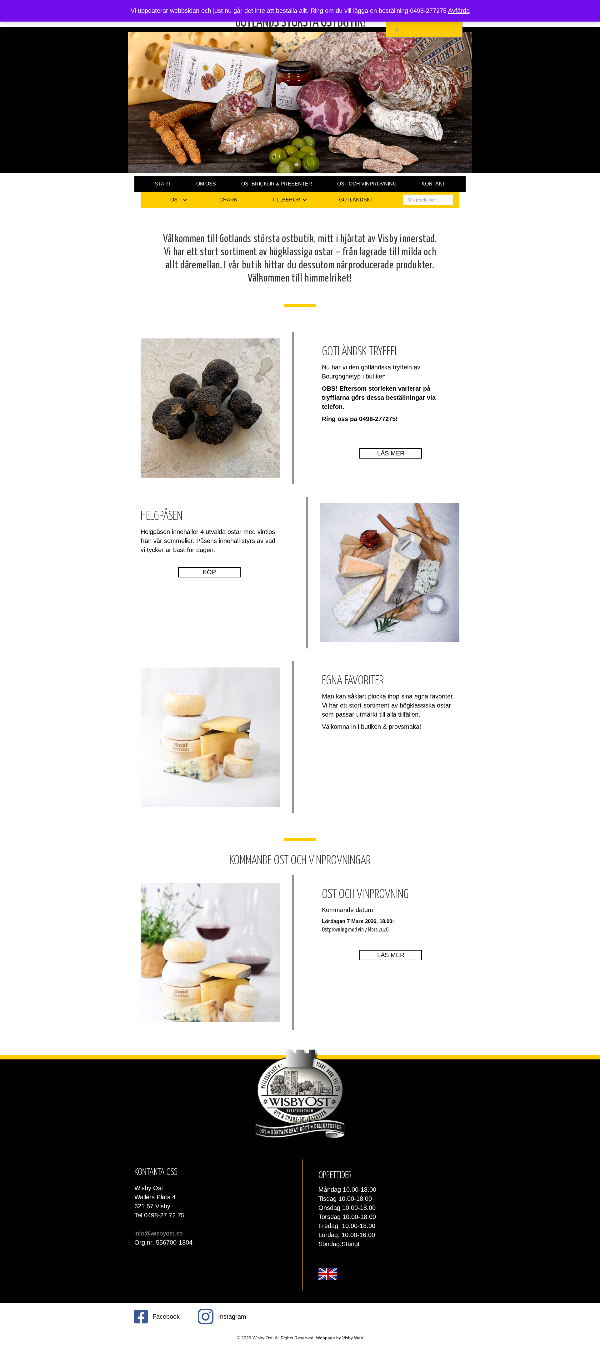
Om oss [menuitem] (206, 183)
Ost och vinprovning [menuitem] (367, 183)
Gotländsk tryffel (360, 352)
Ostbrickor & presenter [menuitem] (276, 183)
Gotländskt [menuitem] (356, 199)
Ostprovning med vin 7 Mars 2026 (355, 930)
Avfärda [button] (459, 10)
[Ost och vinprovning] (210, 952)
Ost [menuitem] (175, 199)
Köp (209, 572)
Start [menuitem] (163, 183)
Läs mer (390, 453)
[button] (426, 29)
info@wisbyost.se (158, 1233)
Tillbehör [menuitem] (286, 199)
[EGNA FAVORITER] (210, 736)
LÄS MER (390, 955)
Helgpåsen (161, 516)
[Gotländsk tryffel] (210, 407)
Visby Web (352, 1337)
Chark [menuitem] (228, 199)
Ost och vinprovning (365, 895)
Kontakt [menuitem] (433, 183)
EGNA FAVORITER (353, 681)
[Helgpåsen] (389, 572)
